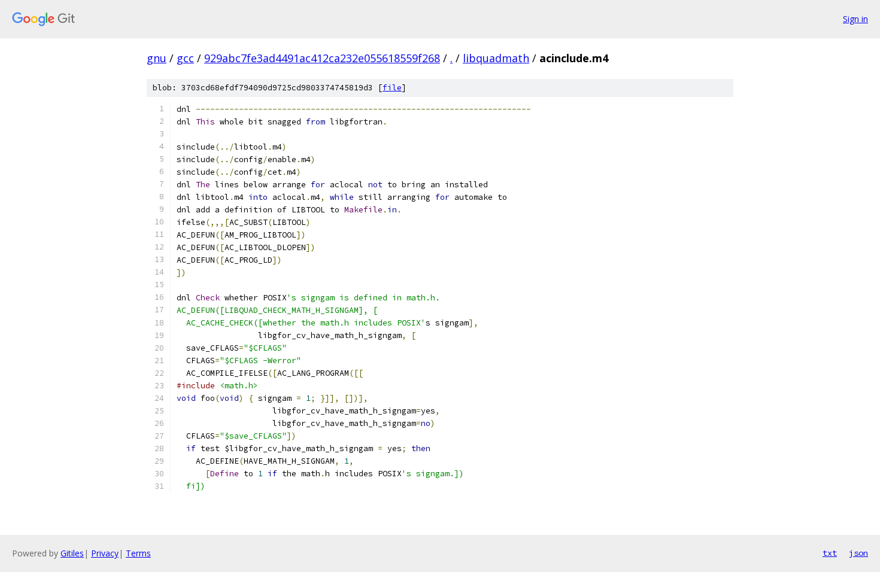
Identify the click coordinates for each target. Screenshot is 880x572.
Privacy (105, 553)
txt (830, 552)
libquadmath (496, 58)
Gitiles (72, 553)
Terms (138, 553)
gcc (185, 58)
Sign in (855, 19)
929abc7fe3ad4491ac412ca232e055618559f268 (322, 58)
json (858, 552)
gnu (156, 58)
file (392, 88)
